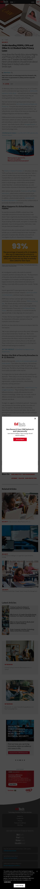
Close (35, 418)
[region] (20, 878)
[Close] (37, 871)
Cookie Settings (19, 885)
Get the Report (20, 439)
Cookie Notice (7, 882)
